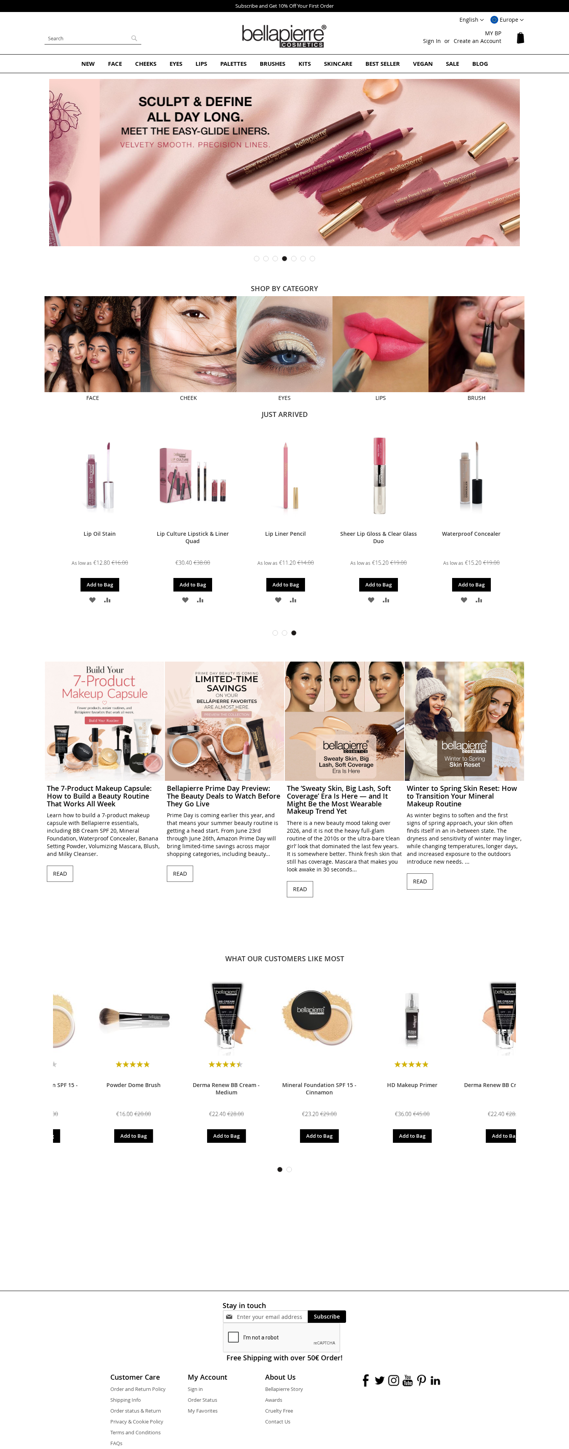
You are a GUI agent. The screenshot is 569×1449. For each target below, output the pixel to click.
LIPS (380, 397)
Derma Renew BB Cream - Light (379, 1085)
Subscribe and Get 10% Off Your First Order (284, 5)
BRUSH (476, 397)
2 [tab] (266, 258)
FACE (92, 397)
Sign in (195, 1389)
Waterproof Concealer (471, 533)
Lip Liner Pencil (285, 533)
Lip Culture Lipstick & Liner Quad (193, 537)
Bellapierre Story (284, 1389)
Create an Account (477, 41)
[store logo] (284, 36)
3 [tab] (275, 258)
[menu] (284, 63)
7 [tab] (312, 258)
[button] (507, 20)
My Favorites (203, 1410)
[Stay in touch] (272, 1316)
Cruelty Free (279, 1410)
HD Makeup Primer (286, 1085)
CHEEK (188, 397)
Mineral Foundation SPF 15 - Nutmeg (471, 1088)
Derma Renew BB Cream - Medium (99, 1088)
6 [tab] (303, 258)
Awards (273, 1399)
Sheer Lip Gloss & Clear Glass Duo (378, 537)
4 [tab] (284, 258)
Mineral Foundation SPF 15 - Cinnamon (193, 1088)
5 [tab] (293, 258)
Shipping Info (125, 1399)
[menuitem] (88, 63)
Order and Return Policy (138, 1389)
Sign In (432, 41)
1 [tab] (256, 258)
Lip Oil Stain (100, 533)
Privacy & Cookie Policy (136, 1421)
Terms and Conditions (135, 1432)
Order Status (202, 1399)
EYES (284, 397)
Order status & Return (135, 1410)
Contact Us (277, 1421)
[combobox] (93, 38)
